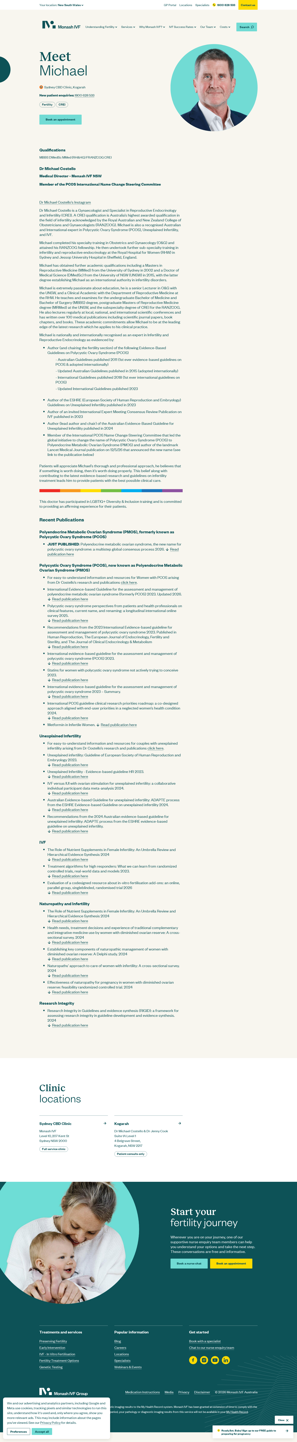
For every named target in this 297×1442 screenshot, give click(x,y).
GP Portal (170, 5)
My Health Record (237, 1411)
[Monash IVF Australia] (61, 25)
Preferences (18, 1431)
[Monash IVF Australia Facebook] (193, 1360)
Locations (185, 5)
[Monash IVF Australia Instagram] (204, 1360)
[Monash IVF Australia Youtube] (215, 1360)
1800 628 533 (226, 5)
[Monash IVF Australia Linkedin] (226, 1360)
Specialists (202, 5)
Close (281, 1420)
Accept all (42, 1431)
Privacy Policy (50, 1422)
